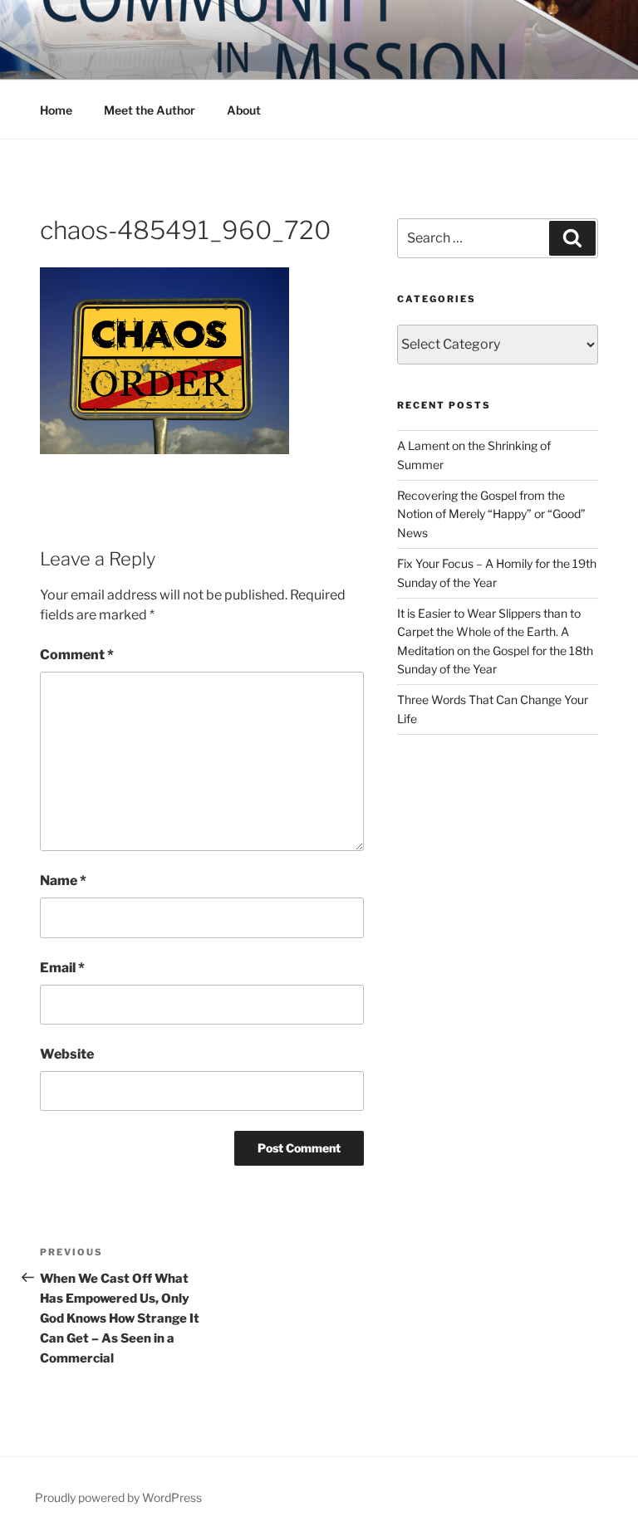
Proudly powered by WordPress (118, 1497)
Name (63, 880)
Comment (77, 655)
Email (62, 968)
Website (67, 1054)
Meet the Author (149, 110)
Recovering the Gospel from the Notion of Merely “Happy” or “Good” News (491, 514)
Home (56, 110)
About (244, 110)
